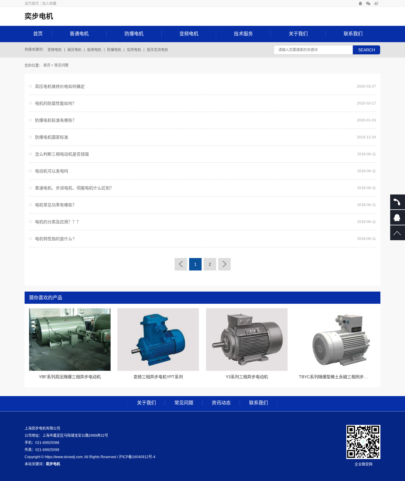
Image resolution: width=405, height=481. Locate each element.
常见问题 (61, 65)
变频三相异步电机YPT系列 (158, 376)
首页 (38, 33)
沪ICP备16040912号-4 (137, 457)
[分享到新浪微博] (376, 3)
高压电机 (74, 50)
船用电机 (94, 50)
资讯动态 (221, 403)
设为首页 (32, 3)
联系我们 (353, 33)
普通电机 (79, 33)
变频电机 (188, 33)
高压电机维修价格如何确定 (60, 86)
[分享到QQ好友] (360, 3)
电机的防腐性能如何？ (55, 103)
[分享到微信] (368, 3)
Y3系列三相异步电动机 (247, 376)
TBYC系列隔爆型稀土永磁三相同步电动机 (337, 376)
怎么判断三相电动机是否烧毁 (62, 154)
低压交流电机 (157, 50)
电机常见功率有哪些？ (55, 204)
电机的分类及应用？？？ (58, 221)
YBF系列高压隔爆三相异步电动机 (70, 376)
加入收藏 (49, 3)
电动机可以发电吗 (51, 171)
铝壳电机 (134, 50)
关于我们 (298, 33)
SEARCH (366, 50)
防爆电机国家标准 (51, 137)
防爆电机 (134, 33)
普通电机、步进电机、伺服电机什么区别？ (74, 188)
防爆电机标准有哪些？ (55, 120)
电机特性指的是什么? (55, 238)
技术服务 (243, 33)
